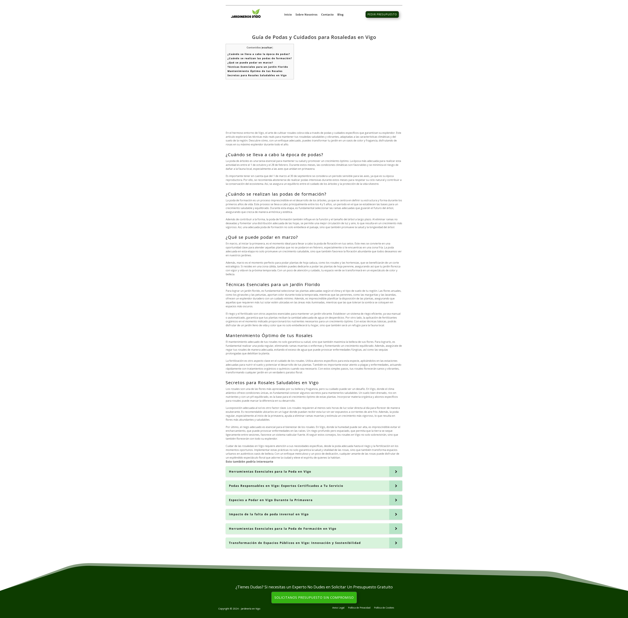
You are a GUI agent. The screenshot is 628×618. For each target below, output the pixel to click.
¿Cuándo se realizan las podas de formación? (259, 58)
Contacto (327, 14)
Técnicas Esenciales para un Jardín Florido (257, 66)
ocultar (267, 47)
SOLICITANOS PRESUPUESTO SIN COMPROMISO (314, 597)
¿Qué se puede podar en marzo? (250, 62)
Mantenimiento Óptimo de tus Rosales (255, 71)
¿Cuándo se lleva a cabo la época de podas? (258, 54)
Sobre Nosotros (307, 14)
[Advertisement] (314, 105)
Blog (340, 14)
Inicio (288, 14)
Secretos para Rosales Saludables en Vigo (257, 75)
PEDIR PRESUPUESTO (382, 14)
